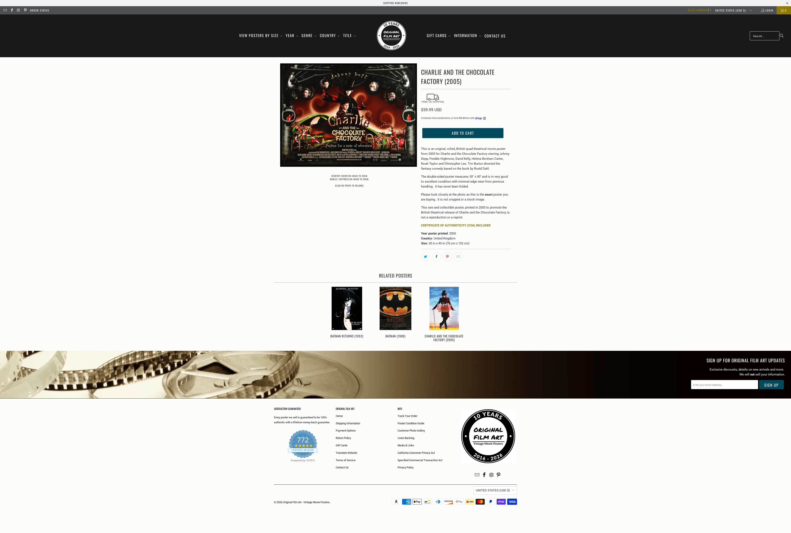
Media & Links (406, 445)
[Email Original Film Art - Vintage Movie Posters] (5, 10)
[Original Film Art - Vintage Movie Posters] (391, 35)
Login (769, 10)
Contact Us (342, 467)
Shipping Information (348, 423)
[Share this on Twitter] (425, 256)
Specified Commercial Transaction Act (420, 460)
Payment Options (346, 430)
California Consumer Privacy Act (416, 452)
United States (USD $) (731, 10)
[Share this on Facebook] (436, 256)
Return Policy (343, 438)
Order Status (39, 10)
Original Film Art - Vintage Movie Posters (306, 502)
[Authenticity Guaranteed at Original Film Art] (274, 465)
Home (339, 416)
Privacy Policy (406, 467)
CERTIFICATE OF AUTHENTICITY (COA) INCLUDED (456, 225)
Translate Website (346, 452)
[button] (261, 35)
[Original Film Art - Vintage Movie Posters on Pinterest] (25, 10)
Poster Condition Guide (411, 423)
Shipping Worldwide (395, 3)
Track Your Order (407, 416)
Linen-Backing (406, 438)
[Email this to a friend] (458, 256)
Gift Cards (342, 445)
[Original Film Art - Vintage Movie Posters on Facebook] (11, 10)
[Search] (782, 35)
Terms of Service (346, 460)
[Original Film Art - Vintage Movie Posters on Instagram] (18, 10)
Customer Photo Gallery (411, 430)
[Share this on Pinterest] (447, 256)
